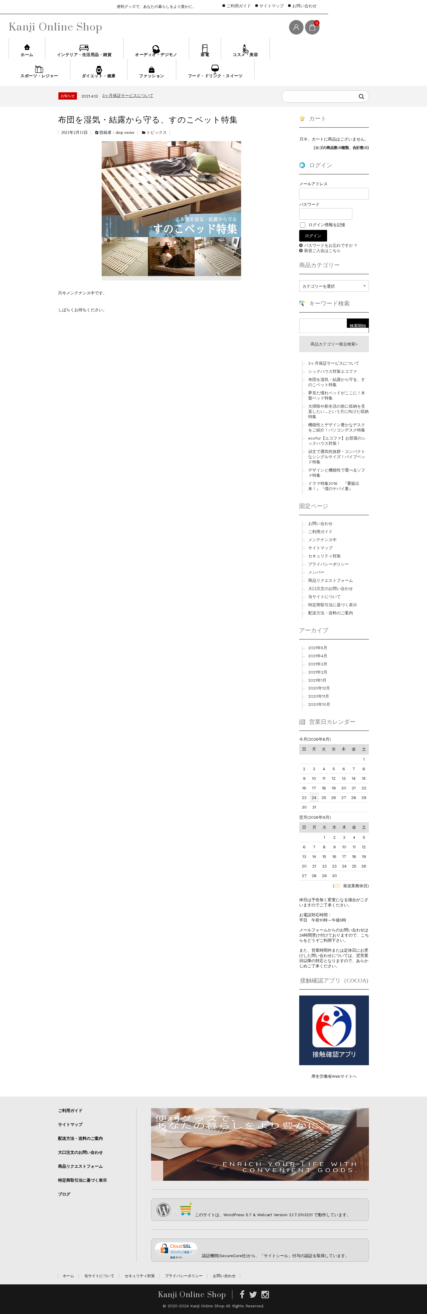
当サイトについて (324, 596)
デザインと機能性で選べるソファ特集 (336, 473)
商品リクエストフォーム (330, 580)
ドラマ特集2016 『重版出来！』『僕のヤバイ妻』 (333, 486)
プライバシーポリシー (328, 564)
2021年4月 (317, 656)
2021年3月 (317, 664)
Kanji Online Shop (56, 27)
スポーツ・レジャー (39, 75)
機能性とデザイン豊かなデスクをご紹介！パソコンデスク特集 (336, 427)
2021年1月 (317, 680)
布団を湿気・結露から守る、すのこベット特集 (336, 382)
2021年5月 (317, 647)
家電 (205, 54)
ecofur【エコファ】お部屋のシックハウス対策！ (337, 441)
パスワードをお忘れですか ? (330, 245)
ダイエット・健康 (99, 75)
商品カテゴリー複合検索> (334, 344)
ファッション (151, 75)
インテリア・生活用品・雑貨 (84, 54)
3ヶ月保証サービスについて (333, 363)
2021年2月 (317, 672)
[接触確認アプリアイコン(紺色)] (334, 1063)
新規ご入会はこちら (322, 250)
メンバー (316, 572)
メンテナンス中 (322, 539)
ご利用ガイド (239, 5)
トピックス (156, 132)
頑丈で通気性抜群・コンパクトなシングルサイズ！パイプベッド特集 (336, 456)
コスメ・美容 (245, 54)
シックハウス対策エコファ (126, 98)
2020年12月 (319, 688)
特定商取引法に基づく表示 (332, 604)
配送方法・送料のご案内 (330, 613)
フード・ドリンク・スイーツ (215, 75)
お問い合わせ (304, 5)
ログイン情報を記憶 (326, 224)
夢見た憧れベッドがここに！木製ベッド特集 (336, 395)
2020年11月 (318, 696)
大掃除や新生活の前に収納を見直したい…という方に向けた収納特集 (338, 411)
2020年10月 (319, 704)
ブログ (64, 1194)
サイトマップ (271, 5)
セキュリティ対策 (324, 556)
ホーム (27, 54)
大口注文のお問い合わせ (330, 588)
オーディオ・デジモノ (156, 54)
